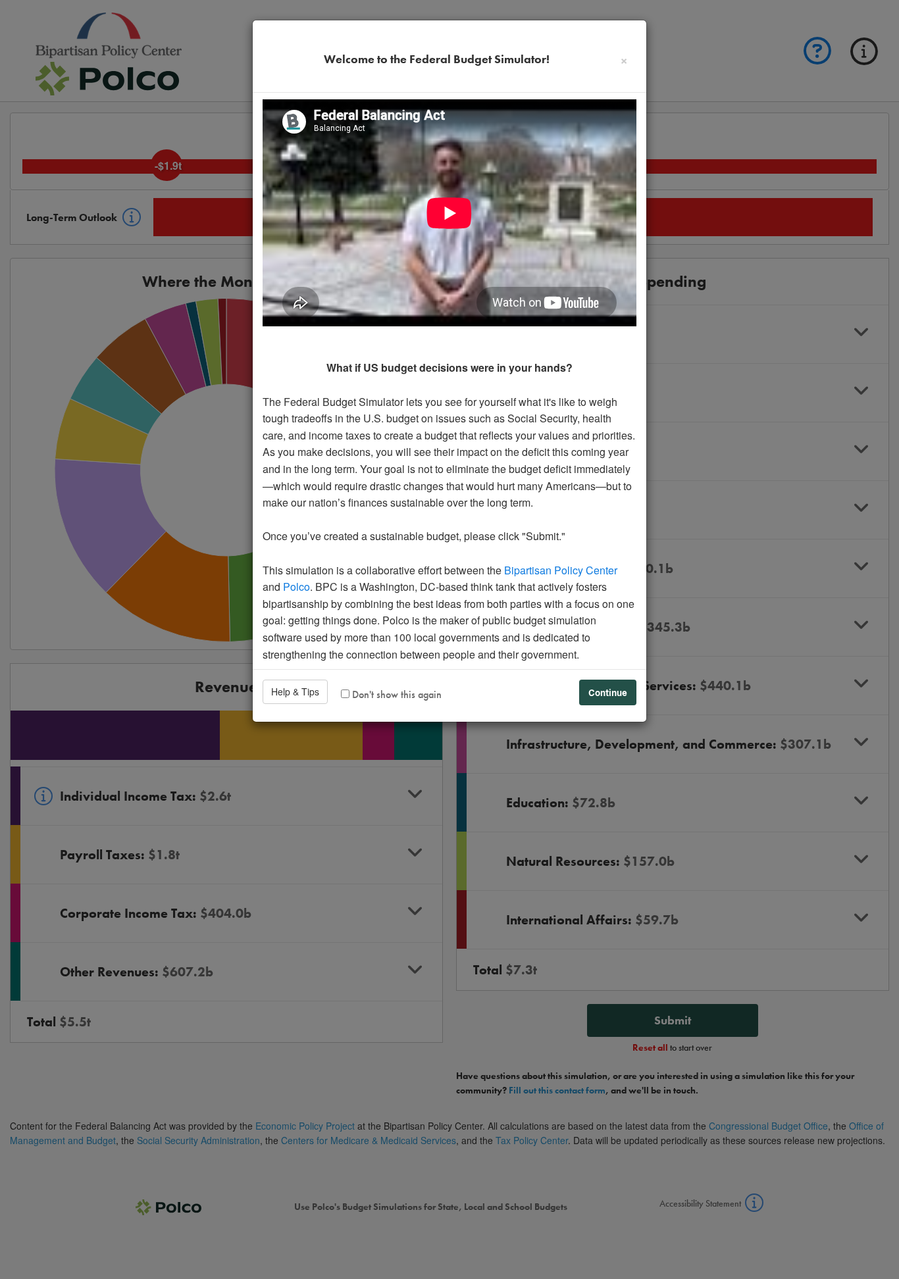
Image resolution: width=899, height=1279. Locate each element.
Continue (607, 692)
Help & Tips (295, 691)
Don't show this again (395, 694)
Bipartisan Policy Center (560, 570)
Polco (296, 586)
